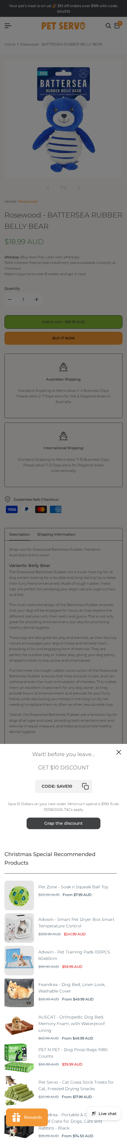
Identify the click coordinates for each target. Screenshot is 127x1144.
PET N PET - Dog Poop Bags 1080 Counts (73, 1053)
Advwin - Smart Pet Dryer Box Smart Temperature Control (76, 923)
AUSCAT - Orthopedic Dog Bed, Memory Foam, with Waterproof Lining (71, 1023)
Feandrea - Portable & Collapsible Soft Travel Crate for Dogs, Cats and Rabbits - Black (77, 1121)
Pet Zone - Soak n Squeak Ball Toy (73, 887)
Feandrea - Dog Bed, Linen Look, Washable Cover (71, 988)
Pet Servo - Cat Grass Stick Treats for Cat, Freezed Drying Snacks (76, 1085)
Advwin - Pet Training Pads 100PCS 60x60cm (74, 955)
